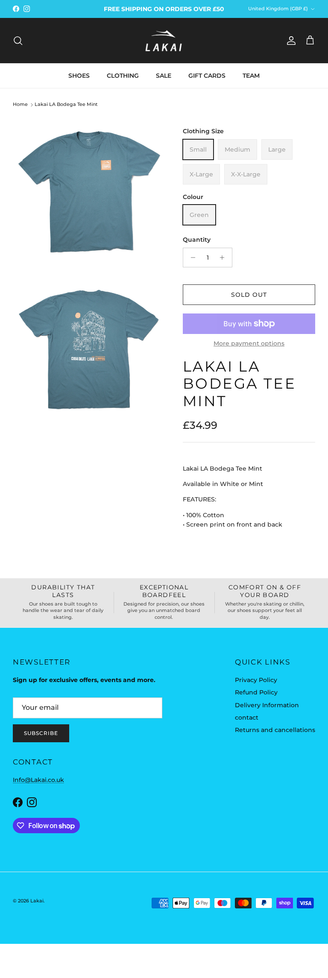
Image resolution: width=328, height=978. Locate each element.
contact (246, 717)
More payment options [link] (249, 343)
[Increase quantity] (224, 257)
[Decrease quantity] (190, 257)
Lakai (37, 901)
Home (20, 105)
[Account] (289, 40)
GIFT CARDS (207, 75)
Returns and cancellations (275, 730)
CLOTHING (123, 75)
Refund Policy (256, 692)
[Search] (18, 40)
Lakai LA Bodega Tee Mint (66, 105)
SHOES (79, 75)
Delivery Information (267, 705)
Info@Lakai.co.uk (38, 780)
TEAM (251, 75)
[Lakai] (164, 40)
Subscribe (41, 733)
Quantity (197, 239)
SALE (163, 75)
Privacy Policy (256, 680)
